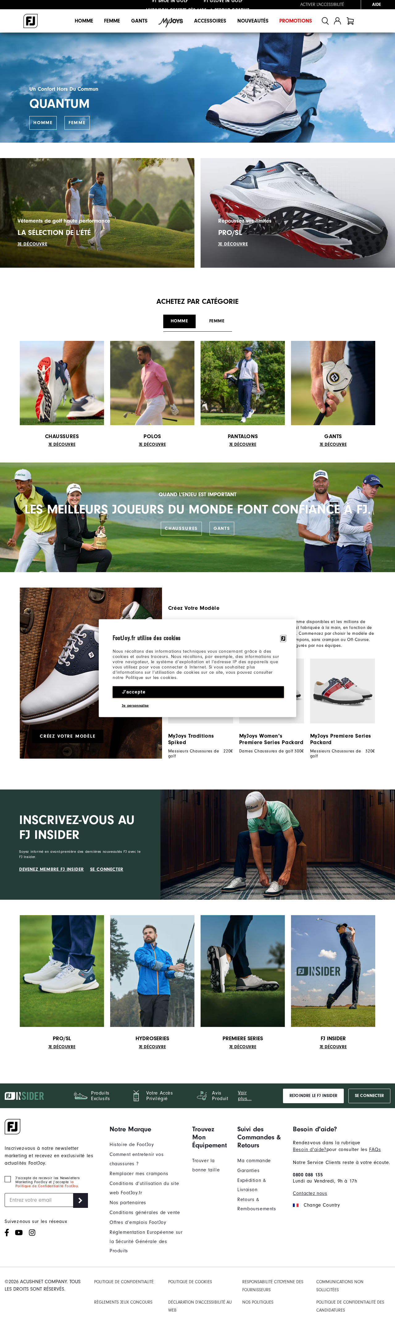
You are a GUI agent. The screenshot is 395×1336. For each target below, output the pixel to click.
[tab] (350, 20)
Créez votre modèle (68, 736)
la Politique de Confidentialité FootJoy (46, 1184)
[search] (325, 20)
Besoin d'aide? (309, 1149)
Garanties (248, 1170)
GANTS (222, 528)
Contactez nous (310, 1193)
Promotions (295, 21)
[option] (339, 709)
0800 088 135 (308, 1175)
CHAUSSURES (181, 528)
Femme (112, 21)
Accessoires (210, 21)
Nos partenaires (128, 1202)
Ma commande (254, 1160)
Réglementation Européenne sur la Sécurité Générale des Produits (146, 1241)
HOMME (43, 122)
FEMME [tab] (217, 321)
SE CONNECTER (106, 869)
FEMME (77, 122)
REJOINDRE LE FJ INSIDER (313, 1095)
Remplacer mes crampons (139, 1173)
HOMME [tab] (179, 321)
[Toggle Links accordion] (146, 1129)
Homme (84, 21)
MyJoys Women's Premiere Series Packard (271, 739)
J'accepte (134, 691)
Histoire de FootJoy (132, 1144)
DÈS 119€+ (177, 4)
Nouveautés (252, 21)
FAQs (375, 1149)
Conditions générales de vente (145, 1212)
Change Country (322, 1205)
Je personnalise (135, 705)
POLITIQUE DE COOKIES (190, 1281)
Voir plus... (245, 1095)
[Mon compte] (337, 20)
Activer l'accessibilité (322, 4)
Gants (139, 21)
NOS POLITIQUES (257, 1302)
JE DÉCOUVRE (33, 244)
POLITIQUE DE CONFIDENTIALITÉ (124, 1281)
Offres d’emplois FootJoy (138, 1222)
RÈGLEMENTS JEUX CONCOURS (123, 1302)
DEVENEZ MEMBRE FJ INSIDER (51, 869)
